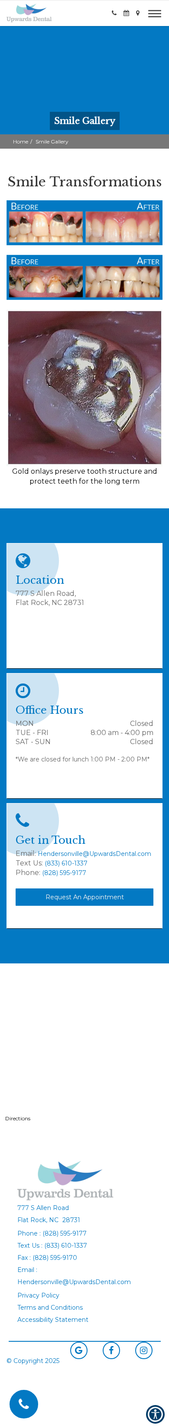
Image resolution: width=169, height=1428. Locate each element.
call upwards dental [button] (24, 1404)
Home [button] (20, 141)
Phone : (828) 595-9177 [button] (52, 1233)
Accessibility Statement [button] (52, 1320)
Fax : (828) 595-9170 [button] (47, 1258)
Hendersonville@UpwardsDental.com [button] (94, 854)
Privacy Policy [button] (38, 1295)
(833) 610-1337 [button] (66, 863)
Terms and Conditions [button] (50, 1307)
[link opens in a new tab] (79, 1350)
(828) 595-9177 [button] (64, 873)
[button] (29, 13)
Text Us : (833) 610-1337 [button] (52, 1245)
